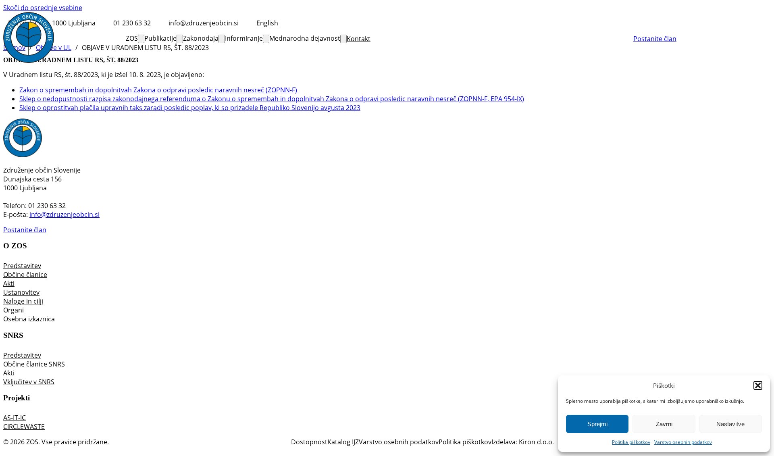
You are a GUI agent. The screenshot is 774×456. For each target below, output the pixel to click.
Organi (13, 310)
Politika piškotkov (631, 442)
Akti (9, 283)
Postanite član (654, 38)
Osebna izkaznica (29, 318)
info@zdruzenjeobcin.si (64, 214)
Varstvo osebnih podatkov (683, 442)
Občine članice (25, 274)
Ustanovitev (21, 292)
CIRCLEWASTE (24, 426)
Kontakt (358, 38)
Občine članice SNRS (34, 364)
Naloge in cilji (23, 301)
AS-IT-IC (14, 417)
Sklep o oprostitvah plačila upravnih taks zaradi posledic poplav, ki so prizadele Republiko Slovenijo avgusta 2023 (189, 107)
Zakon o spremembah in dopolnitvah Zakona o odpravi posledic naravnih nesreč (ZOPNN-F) (158, 89)
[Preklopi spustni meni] (141, 39)
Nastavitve (730, 424)
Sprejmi (597, 424)
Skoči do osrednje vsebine (42, 7)
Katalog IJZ (343, 441)
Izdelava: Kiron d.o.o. (522, 441)
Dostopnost (309, 441)
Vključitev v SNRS (28, 381)
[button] (758, 385)
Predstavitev (22, 265)
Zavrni (664, 424)
